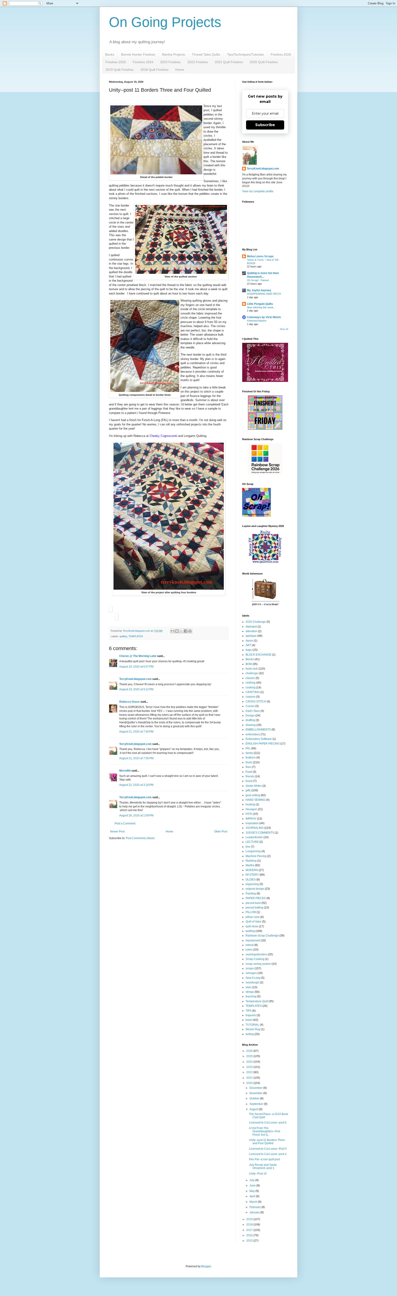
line (248, 846)
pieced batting (254, 907)
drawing (251, 725)
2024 (249, 1061)
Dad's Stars (253, 711)
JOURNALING (255, 827)
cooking (250, 687)
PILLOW (251, 912)
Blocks (250, 659)
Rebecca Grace (129, 701)
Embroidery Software (259, 739)
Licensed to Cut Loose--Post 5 (268, 1148)
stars (249, 987)
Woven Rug (253, 1029)
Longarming (253, 851)
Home (179, 69)
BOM (249, 664)
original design (255, 888)
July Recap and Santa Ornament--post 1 (263, 1166)
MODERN (252, 870)
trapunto (251, 1015)
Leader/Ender (254, 837)
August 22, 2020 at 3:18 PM (136, 785)
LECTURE (252, 841)
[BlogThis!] (177, 631)
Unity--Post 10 (258, 1173)
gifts (248, 790)
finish (249, 762)
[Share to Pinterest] (190, 631)
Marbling (251, 860)
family (249, 753)
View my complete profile (257, 191)
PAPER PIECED (256, 898)
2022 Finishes (197, 62)
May (252, 1191)
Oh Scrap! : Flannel (258, 280)
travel (249, 1020)
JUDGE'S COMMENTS (260, 832)
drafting (250, 720)
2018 (249, 1224)
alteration (251, 631)
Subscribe (265, 125)
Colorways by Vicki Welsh (264, 317)
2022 (249, 1072)
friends (250, 776)
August (254, 1109)
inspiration (252, 823)
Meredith (125, 770)
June (253, 1185)
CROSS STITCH (256, 701)
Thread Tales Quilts (206, 54)
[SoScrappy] (265, 473)
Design (250, 715)
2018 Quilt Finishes (154, 69)
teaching (251, 996)
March (254, 1201)
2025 (249, 1056)
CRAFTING (253, 692)
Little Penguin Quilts (260, 304)
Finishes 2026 (281, 54)
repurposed (253, 940)
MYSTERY (252, 874)
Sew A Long (253, 977)
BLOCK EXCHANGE (258, 654)
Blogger (206, 1266)
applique (251, 635)
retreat (250, 945)
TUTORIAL (252, 1024)
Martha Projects (173, 54)
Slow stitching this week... (261, 307)
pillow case (253, 917)
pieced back (253, 903)
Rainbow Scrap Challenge (262, 935)
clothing (250, 682)
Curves (250, 706)
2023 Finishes (170, 62)
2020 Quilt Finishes (264, 62)
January (255, 1212)
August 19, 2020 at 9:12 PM (136, 689)
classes (250, 678)
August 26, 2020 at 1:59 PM (136, 815)
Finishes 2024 (143, 62)
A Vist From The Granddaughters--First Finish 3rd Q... (264, 1131)
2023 (249, 1067)
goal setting (253, 795)
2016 (249, 1235)
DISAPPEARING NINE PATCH (264, 293)
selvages (251, 973)
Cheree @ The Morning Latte (138, 656)
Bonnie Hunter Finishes (138, 54)
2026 (249, 1051)
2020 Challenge (256, 621)
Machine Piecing (256, 856)
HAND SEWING (255, 799)
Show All (284, 329)
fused (249, 781)
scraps (250, 968)
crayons (250, 696)
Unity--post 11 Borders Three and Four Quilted (267, 1141)
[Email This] (172, 631)
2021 (249, 1077)
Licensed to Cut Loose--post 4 (267, 1154)
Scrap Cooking (255, 959)
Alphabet (251, 626)
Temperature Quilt (257, 1001)
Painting (251, 893)
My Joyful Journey (259, 290)
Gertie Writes (254, 785)
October (255, 1098)
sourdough (252, 982)
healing (250, 804)
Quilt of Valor (253, 921)
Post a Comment (125, 823)
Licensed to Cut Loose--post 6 (267, 1122)
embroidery (253, 734)
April (253, 1196)
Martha (250, 865)
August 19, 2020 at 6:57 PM (136, 666)
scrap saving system (258, 963)
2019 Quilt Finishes (119, 69)
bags (249, 649)
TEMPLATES (135, 636)
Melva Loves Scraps (260, 256)
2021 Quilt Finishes (229, 62)
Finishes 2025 (115, 62)
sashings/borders (256, 954)
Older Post (220, 831)
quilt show (252, 926)
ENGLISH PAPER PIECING (263, 743)
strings (250, 991)
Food (249, 771)
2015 (249, 1240)
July (252, 1180)
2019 (249, 1219)
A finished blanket (256, 320)
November (256, 1093)
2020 (249, 1083)
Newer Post (117, 831)
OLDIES (251, 879)
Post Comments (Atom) (140, 838)
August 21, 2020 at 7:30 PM (136, 731)
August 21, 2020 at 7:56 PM (136, 758)
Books (109, 54)
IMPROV (251, 818)
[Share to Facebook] (185, 631)
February (255, 1207)
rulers (249, 949)
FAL (248, 748)
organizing (252, 884)
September (257, 1104)
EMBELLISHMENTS (258, 729)
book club (252, 668)
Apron (249, 640)
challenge (252, 673)
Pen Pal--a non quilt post (264, 1159)
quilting (123, 636)
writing (250, 1034)
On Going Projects (165, 22)
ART (248, 645)
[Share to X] (181, 631)
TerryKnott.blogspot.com (135, 679)
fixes (248, 767)
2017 (249, 1230)
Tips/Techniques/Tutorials (245, 54)
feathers (251, 757)
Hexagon (251, 809)
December (256, 1087)
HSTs (249, 813)
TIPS (249, 1010)
